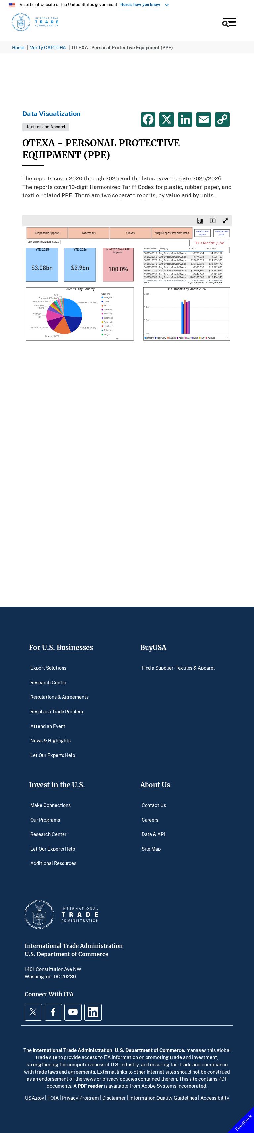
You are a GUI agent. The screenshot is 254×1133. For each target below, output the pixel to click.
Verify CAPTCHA (48, 47)
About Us (155, 785)
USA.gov (34, 1098)
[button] (228, 23)
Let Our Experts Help (52, 755)
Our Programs (45, 819)
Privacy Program (80, 1098)
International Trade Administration (72, 1050)
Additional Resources (53, 863)
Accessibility (214, 1098)
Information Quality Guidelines (163, 1098)
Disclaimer (114, 1098)
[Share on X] (166, 119)
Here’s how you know (141, 4)
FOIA (53, 1098)
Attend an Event (47, 725)
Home (18, 47)
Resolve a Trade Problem (56, 711)
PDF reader (90, 1086)
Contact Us (154, 805)
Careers (150, 819)
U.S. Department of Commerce (149, 1050)
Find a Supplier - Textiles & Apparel (178, 667)
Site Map (151, 848)
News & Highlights (50, 740)
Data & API (153, 834)
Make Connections (50, 805)
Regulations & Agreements (59, 696)
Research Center (48, 682)
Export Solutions (48, 667)
